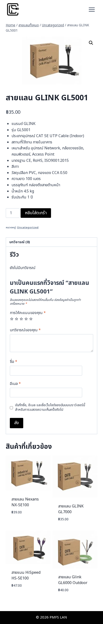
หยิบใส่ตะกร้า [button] (20, 526)
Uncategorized (28, 227)
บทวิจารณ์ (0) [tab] (19, 242)
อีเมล (15, 384)
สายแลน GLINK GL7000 (71, 509)
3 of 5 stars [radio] (21, 319)
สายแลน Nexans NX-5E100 (25, 502)
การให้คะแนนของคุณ (28, 313)
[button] (91, 43)
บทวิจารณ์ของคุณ (25, 330)
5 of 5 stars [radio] (31, 319)
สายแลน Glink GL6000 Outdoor (72, 580)
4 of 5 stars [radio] (26, 319)
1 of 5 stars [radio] (12, 319)
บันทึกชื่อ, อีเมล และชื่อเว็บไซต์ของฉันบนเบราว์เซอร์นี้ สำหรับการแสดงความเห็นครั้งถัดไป (50, 407)
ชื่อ (13, 362)
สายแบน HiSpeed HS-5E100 (25, 575)
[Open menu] (91, 9)
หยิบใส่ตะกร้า (36, 213)
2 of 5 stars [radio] (16, 319)
